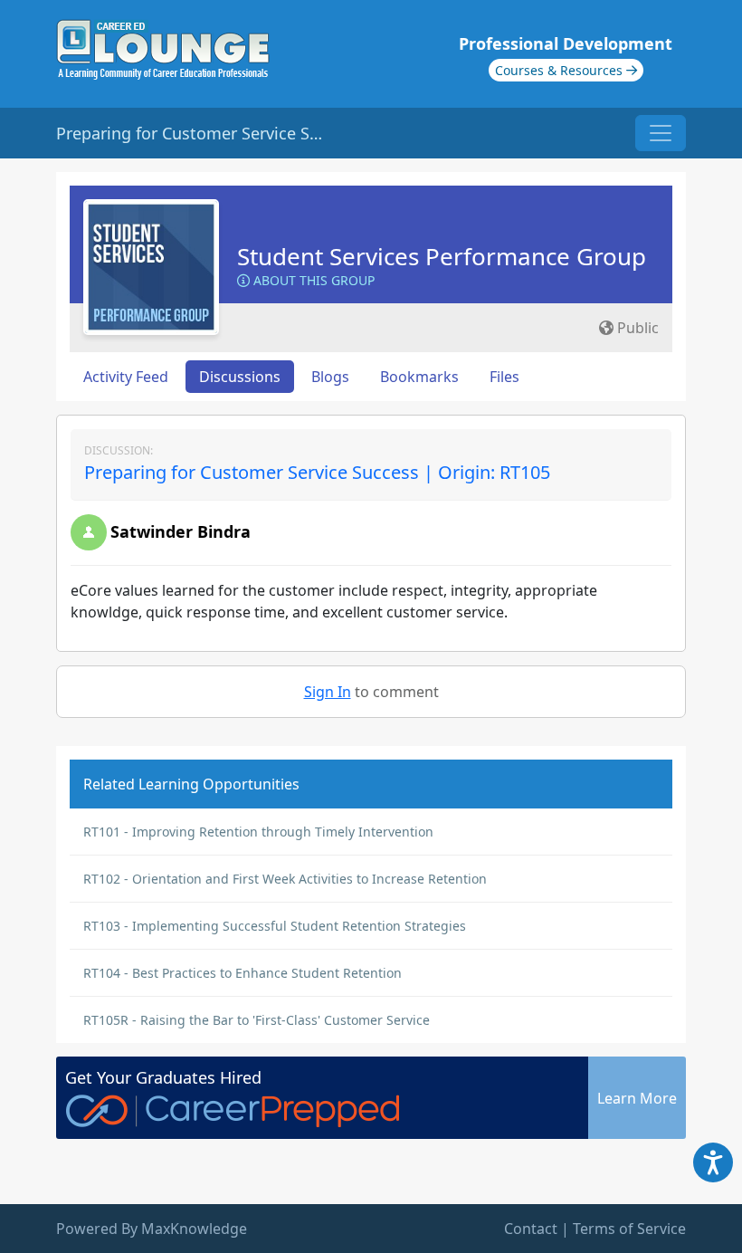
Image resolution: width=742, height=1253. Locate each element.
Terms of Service (629, 1229)
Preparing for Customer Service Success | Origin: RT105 (317, 472)
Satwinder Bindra (180, 531)
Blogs (330, 377)
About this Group (312, 280)
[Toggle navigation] (660, 133)
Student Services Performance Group (441, 256)
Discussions (240, 377)
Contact (530, 1229)
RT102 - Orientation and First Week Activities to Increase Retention (285, 878)
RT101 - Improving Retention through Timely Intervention (258, 831)
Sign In (327, 692)
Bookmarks (419, 377)
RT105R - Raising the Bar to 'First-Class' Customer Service (256, 1019)
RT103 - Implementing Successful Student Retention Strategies (274, 925)
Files (504, 377)
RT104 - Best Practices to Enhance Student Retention (242, 972)
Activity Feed (125, 377)
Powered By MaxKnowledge (151, 1229)
